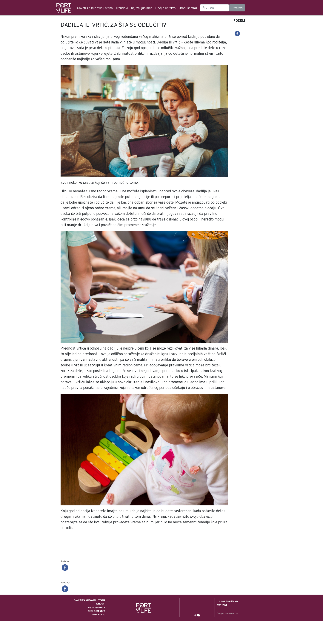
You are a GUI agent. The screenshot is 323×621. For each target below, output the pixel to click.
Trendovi (122, 8)
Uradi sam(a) (188, 8)
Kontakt (222, 605)
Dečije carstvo (165, 8)
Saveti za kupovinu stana (95, 8)
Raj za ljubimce (141, 8)
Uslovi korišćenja (228, 601)
